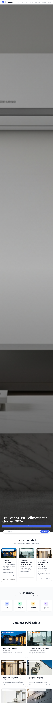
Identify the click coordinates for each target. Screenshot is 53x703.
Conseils (31, 2)
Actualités (44, 2)
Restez (49, 2)
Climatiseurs (24, 2)
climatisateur (7, 566)
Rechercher (44, 531)
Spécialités (37, 2)
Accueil (18, 2)
